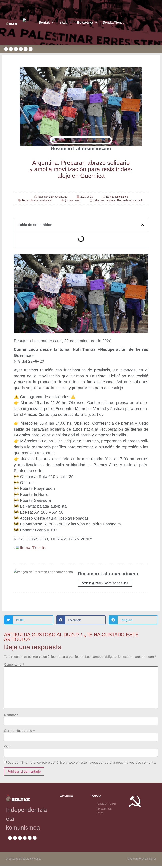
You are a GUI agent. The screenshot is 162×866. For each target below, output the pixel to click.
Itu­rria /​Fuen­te (32, 547)
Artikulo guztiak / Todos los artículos (105, 583)
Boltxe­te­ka (85, 22)
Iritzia (63, 22)
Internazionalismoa (41, 200)
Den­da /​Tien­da (113, 22)
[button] (142, 224)
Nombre (11, 714)
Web (7, 746)
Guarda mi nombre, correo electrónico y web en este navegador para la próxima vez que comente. (82, 762)
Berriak (44, 22)
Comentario (14, 664)
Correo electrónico (19, 730)
